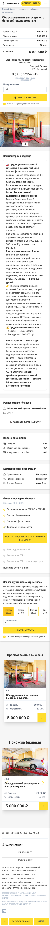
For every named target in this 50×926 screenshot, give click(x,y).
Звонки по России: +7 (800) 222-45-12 (20, 833)
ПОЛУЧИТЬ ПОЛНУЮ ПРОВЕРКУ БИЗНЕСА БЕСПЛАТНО (25, 538)
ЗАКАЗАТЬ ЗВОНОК (21, 921)
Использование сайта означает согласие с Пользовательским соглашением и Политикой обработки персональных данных (24, 885)
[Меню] (45, 3)
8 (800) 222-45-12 (25, 74)
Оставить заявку (31, 3)
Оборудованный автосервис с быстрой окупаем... (23, 696)
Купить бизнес (25, 852)
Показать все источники (16, 567)
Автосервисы (7, 12)
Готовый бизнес (8, 9)
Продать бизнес (25, 860)
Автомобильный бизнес (29, 9)
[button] (45, 129)
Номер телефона (11, 84)
